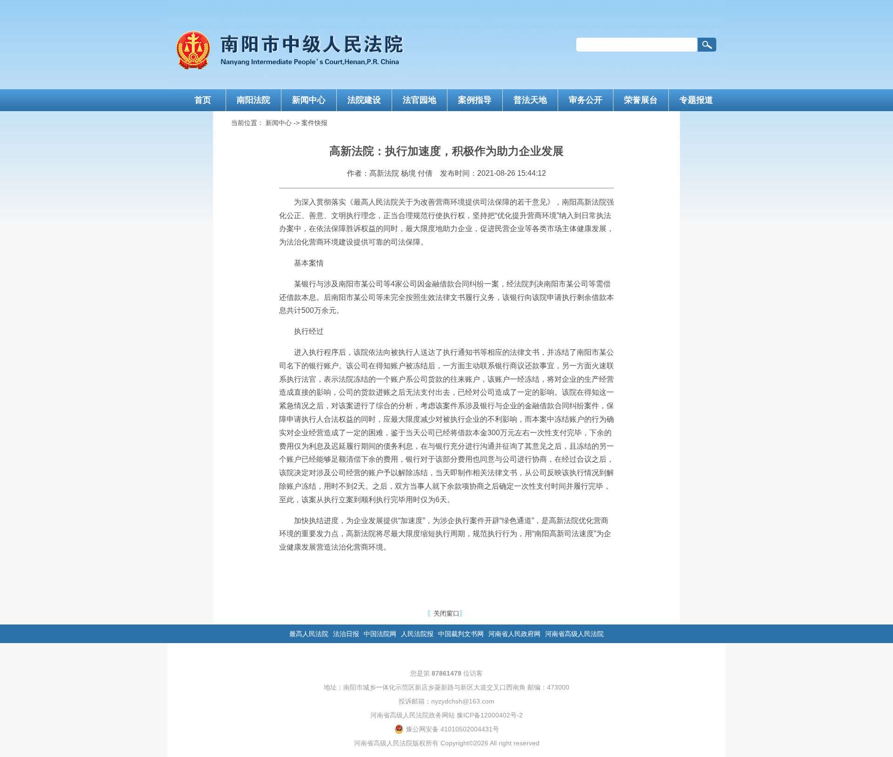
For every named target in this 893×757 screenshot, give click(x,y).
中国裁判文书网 (461, 633)
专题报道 (696, 100)
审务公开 (585, 100)
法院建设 (364, 100)
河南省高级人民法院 (574, 633)
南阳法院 (253, 100)
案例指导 (475, 100)
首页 (202, 100)
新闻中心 (309, 100)
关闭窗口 (446, 613)
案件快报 (314, 122)
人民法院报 (417, 633)
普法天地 (530, 100)
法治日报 (346, 633)
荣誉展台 (641, 100)
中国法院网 (380, 633)
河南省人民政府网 (514, 633)
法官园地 (419, 100)
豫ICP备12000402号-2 (490, 715)
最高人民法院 (308, 633)
